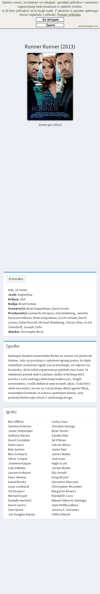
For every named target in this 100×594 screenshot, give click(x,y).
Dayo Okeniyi (17, 477)
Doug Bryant (60, 477)
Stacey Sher (74, 322)
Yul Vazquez (16, 491)
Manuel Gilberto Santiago (69, 500)
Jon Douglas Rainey (21, 514)
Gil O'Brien (59, 440)
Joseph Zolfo (32, 327)
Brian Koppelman (38, 308)
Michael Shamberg (51, 322)
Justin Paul (59, 449)
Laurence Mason (19, 472)
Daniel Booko (17, 482)
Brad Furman (27, 304)
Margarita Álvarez (64, 491)
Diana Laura (16, 445)
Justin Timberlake (20, 431)
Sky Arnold (59, 472)
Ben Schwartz (17, 454)
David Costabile (19, 440)
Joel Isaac (59, 459)
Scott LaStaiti (67, 318)
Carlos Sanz (60, 421)
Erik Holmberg (65, 313)
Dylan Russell (28, 322)
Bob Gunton (16, 449)
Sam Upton (15, 510)
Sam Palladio (17, 468)
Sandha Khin (60, 435)
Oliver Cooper (18, 459)
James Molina (61, 454)
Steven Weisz (61, 445)
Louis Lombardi (18, 486)
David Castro (17, 505)
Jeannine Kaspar (19, 463)
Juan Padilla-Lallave (65, 505)
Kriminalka (16, 279)
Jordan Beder (61, 468)
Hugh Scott (59, 463)
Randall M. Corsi (62, 496)
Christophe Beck (31, 332)
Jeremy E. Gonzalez (65, 510)
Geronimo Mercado (65, 482)
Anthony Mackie (19, 435)
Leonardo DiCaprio (41, 313)
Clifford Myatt (61, 514)
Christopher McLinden (67, 486)
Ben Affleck (16, 421)
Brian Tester (60, 431)
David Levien (60, 308)
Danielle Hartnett (19, 500)
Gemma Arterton (19, 426)
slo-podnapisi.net (88, 26)
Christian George (63, 426)
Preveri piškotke (69, 14)
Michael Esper (17, 496)
